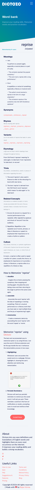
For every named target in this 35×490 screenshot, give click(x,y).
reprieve (6, 126)
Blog (20, 478)
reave (6, 129)
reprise (6, 143)
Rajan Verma (25, 487)
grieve (12, 129)
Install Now (17, 417)
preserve (20, 126)
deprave (28, 126)
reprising (27, 143)
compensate (8, 115)
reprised (19, 143)
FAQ (3, 473)
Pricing (4, 481)
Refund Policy (24, 473)
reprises (12, 143)
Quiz (3, 470)
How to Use (6, 467)
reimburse (17, 115)
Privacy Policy (24, 475)
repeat (24, 115)
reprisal (13, 126)
